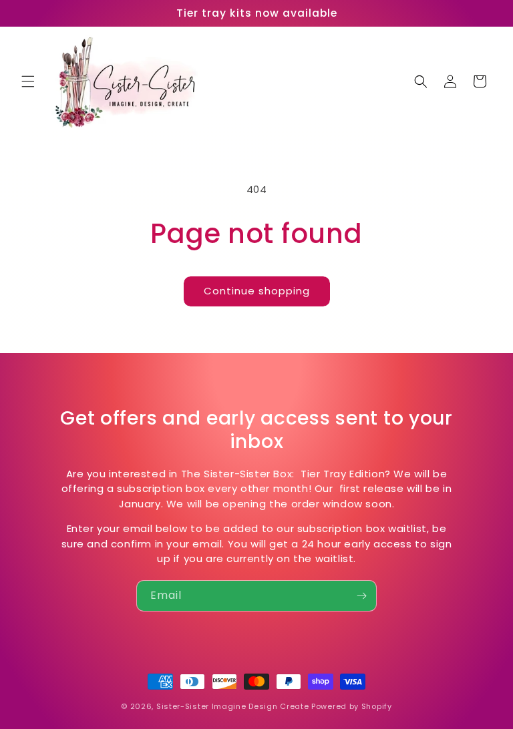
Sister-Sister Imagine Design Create (232, 706)
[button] (28, 81)
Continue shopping (257, 291)
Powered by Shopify (351, 706)
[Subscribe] (361, 596)
